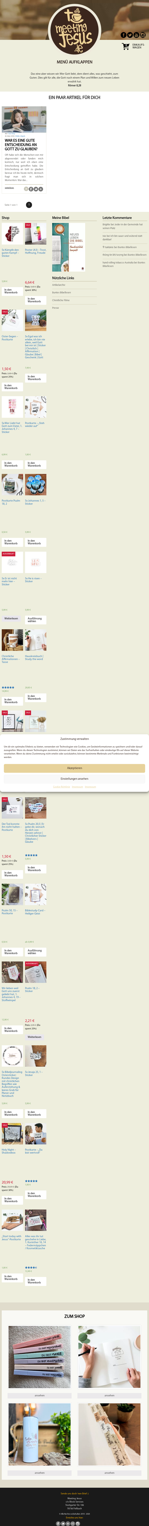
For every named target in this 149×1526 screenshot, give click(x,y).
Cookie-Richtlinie (61, 787)
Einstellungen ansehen (74, 779)
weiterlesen (9, 188)
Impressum (77, 787)
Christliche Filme (61, 300)
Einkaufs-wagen (139, 46)
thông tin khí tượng (113, 255)
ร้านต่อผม (108, 247)
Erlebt (18, 136)
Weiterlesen (11, 618)
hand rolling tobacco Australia (118, 262)
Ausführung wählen (35, 620)
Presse (55, 308)
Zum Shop (74, 1316)
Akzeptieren (74, 768)
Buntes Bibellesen (127, 247)
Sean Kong (11, 134)
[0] (125, 51)
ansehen (40, 1395)
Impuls (22, 136)
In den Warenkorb (10, 291)
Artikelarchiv (58, 285)
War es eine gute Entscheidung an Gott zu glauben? (21, 145)
